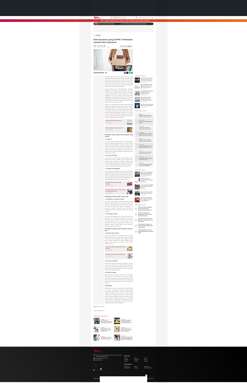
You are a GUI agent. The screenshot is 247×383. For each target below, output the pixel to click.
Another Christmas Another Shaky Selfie (114, 127)
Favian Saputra (100, 45)
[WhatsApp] (130, 73)
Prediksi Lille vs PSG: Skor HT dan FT (145, 122)
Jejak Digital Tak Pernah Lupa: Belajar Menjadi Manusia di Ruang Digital (145, 231)
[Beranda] (99, 20)
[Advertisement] (123, 8)
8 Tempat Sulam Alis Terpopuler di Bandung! (115, 254)
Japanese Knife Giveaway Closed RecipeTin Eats (106, 338)
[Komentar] (124, 46)
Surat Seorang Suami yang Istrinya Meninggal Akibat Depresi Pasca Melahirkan (127, 338)
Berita (102, 20)
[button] (137, 18)
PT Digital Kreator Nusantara (147, 378)
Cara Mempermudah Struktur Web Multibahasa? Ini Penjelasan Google (147, 92)
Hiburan (136, 20)
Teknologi (107, 20)
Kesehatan (112, 20)
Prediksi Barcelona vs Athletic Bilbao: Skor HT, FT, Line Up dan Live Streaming (145, 134)
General (98, 35)
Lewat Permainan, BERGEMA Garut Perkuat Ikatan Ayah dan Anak (147, 186)
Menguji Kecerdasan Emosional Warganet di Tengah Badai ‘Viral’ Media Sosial (145, 220)
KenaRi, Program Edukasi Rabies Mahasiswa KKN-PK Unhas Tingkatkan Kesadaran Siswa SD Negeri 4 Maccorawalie (147, 200)
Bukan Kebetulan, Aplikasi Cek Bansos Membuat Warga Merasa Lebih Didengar (145, 226)
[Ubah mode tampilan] (149, 18)
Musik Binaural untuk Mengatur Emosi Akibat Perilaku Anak (106, 330)
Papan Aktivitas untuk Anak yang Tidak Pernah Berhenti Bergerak (126, 330)
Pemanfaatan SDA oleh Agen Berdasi (113, 120)
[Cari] (111, 17)
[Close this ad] (146, 375)
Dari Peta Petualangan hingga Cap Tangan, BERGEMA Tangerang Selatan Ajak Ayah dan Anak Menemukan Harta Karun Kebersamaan (145, 165)
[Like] (121, 46)
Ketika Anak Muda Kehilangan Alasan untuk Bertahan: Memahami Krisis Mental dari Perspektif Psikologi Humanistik (145, 209)
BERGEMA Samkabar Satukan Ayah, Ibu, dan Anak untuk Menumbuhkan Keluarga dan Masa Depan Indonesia (145, 116)
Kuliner (121, 20)
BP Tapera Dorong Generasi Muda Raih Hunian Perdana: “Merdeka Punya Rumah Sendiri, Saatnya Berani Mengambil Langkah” (145, 140)
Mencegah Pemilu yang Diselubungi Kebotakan (113, 183)
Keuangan (147, 20)
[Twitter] (127, 73)
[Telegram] (132, 73)
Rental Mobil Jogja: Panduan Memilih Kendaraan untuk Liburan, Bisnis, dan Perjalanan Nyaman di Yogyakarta (145, 153)
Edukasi (141, 20)
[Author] (95, 46)
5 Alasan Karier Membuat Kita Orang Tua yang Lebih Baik (115, 247)
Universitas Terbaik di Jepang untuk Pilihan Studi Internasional (130, 23)
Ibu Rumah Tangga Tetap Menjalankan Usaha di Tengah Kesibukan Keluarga (145, 214)
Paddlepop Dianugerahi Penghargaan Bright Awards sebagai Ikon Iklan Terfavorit (127, 321)
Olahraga (132, 20)
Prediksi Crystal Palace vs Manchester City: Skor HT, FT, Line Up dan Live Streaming (145, 128)
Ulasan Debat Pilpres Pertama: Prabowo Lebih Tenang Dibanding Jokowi (115, 190)
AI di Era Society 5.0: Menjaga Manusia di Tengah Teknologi (147, 180)
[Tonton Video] (152, 18)
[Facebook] (125, 73)
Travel (117, 20)
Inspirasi (126, 20)
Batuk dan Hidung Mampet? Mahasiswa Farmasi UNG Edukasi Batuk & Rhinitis (147, 173)
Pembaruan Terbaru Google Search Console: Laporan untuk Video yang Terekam (147, 79)
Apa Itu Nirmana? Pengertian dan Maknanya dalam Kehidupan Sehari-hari (106, 321)
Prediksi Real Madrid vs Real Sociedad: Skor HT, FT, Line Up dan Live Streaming (146, 146)
